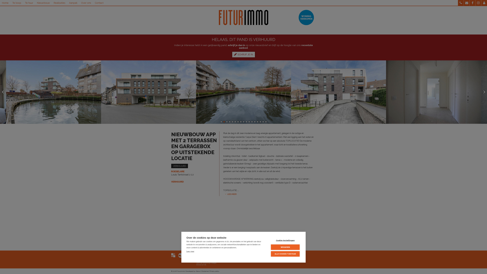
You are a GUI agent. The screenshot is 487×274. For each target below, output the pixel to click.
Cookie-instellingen (285, 240)
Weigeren (285, 247)
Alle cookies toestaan (285, 254)
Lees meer (190, 251)
